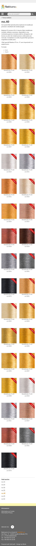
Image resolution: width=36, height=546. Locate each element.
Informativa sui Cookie (7, 511)
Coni (6, 50)
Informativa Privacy (7, 512)
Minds (24, 544)
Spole (6, 52)
